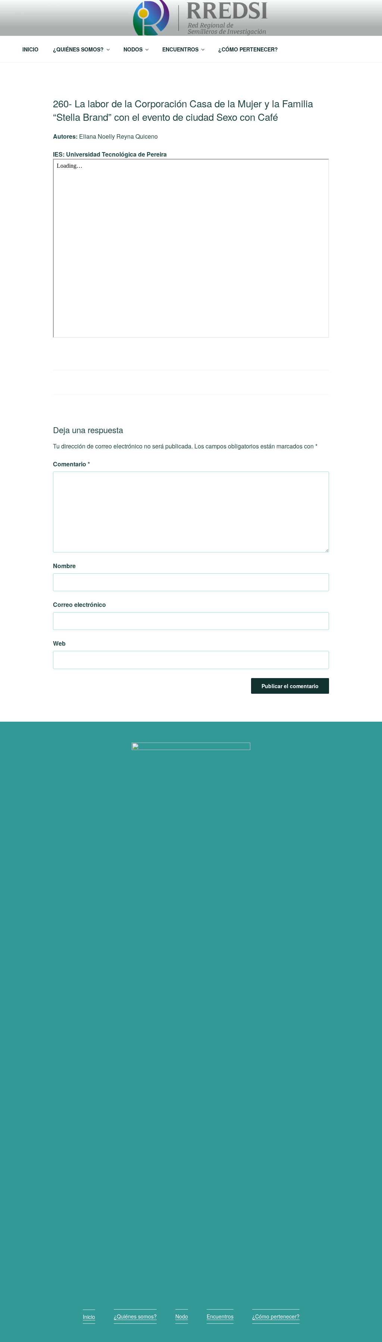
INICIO (30, 49)
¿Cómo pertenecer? (276, 1316)
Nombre (64, 565)
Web (59, 643)
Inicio (89, 1316)
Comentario (71, 464)
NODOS (133, 49)
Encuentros (220, 1316)
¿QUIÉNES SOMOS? (78, 49)
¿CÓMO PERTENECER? (248, 49)
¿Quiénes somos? (135, 1316)
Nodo (181, 1316)
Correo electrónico (79, 604)
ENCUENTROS (180, 49)
